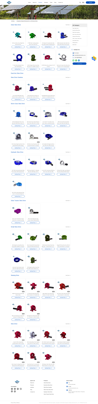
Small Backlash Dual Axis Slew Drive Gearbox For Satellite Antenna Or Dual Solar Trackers (48, 97)
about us (34, 2)
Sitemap (18, 402)
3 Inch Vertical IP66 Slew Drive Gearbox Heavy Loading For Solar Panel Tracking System (18, 97)
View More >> (68, 24)
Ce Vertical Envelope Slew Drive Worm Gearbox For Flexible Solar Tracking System (33, 295)
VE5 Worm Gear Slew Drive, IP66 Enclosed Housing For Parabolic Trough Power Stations (33, 145)
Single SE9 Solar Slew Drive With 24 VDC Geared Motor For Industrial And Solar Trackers (63, 246)
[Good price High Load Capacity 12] (18, 307)
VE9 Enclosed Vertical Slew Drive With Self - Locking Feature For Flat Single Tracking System (48, 246)
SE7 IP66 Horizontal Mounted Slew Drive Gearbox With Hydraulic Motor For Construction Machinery (18, 172)
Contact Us (32, 391)
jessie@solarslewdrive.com (79, 55)
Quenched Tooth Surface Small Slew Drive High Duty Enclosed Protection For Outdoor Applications (18, 268)
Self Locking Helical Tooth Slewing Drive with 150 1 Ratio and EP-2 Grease (33, 343)
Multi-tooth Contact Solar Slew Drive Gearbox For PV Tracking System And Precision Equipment (63, 66)
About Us (32, 382)
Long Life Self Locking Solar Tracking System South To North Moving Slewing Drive (18, 343)
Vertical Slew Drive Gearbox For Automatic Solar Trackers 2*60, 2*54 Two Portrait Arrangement (33, 97)
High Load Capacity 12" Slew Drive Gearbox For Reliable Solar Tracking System (18, 317)
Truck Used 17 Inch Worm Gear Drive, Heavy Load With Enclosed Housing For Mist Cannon (48, 123)
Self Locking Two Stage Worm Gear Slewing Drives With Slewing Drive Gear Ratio (18, 365)
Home (29, 2)
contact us (60, 2)
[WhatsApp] (73, 60)
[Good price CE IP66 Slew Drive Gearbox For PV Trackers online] (48, 57)
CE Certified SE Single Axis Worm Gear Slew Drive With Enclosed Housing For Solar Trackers (48, 145)
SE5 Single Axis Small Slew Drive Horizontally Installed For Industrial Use (18, 246)
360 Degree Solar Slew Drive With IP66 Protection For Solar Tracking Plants (48, 365)
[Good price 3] (33, 35)
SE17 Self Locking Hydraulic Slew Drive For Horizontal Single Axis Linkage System (18, 194)
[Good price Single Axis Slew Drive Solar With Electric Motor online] (18, 285)
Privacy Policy (13, 402)
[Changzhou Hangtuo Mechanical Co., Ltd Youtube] (18, 389)
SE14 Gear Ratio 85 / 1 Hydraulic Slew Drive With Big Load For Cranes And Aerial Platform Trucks (33, 172)
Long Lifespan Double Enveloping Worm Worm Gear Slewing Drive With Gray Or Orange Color (63, 343)
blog (55, 2)
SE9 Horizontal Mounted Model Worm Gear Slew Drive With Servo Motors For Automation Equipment (63, 123)
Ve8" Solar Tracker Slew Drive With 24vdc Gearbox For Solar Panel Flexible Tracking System (63, 295)
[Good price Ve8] (63, 285)
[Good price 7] (18, 57)
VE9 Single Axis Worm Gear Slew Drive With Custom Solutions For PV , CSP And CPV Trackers (33, 268)
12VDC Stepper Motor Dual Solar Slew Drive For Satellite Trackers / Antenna (33, 66)
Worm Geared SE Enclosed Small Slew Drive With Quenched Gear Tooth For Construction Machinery (33, 246)
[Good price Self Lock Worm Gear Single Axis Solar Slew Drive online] (18, 35)
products (40, 2)
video (51, 2)
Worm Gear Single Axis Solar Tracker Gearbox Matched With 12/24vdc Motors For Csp (33, 220)
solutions (46, 2)
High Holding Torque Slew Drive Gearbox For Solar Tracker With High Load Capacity (48, 295)
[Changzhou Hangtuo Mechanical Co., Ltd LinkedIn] (15, 389)
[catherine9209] (79, 60)
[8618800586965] (21, 389)
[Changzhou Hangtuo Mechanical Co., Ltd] (9, 2)
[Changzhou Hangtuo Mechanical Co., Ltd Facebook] (12, 389)
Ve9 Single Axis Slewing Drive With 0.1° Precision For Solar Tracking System (33, 317)
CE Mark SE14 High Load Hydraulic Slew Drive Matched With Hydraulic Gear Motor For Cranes (63, 172)
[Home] (17, 383)
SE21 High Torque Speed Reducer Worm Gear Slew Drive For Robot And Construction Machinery (33, 123)
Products (32, 385)
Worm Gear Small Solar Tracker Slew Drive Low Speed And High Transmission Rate (18, 220)
